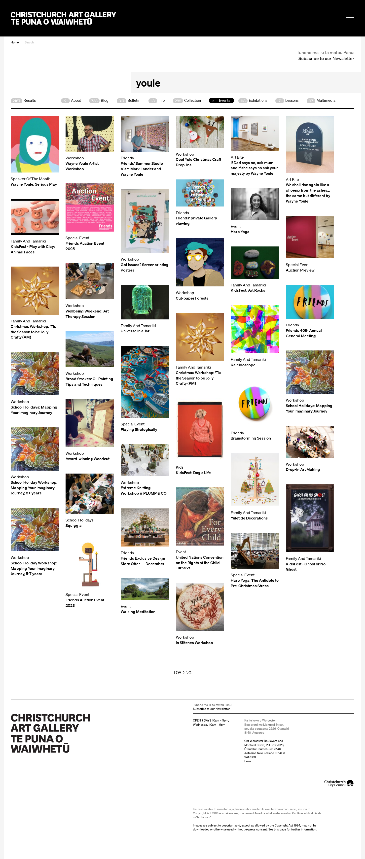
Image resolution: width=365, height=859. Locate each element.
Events (224, 100)
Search (29, 42)
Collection (188, 100)
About (72, 100)
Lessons (288, 100)
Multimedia (322, 100)
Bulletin (129, 100)
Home (15, 42)
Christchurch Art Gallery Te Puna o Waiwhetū (63, 18)
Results (24, 100)
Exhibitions (253, 100)
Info (158, 100)
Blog (100, 100)
